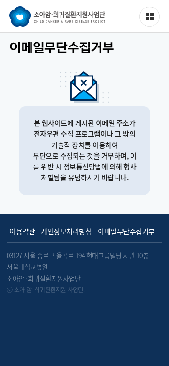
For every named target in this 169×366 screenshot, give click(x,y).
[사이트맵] (149, 17)
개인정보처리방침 (66, 231)
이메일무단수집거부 (126, 231)
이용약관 (22, 231)
